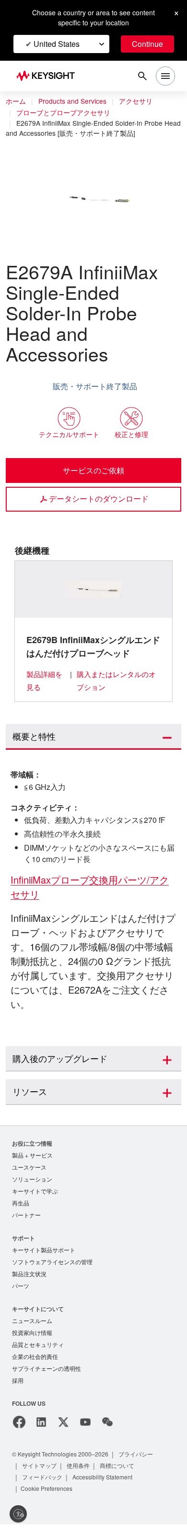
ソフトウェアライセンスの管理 (52, 1265)
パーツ (20, 1290)
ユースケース (29, 1167)
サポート (23, 1240)
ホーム (16, 101)
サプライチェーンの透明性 (46, 1375)
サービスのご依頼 (93, 470)
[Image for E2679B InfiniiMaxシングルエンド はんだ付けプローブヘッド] (94, 589)
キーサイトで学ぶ (35, 1192)
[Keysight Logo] (48, 76)
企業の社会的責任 (35, 1363)
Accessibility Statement (106, 1484)
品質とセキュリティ (38, 1350)
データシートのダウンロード (99, 498)
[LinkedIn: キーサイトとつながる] (41, 1430)
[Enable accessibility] (18, 1513)
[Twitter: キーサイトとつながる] (63, 1430)
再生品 (20, 1205)
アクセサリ (140, 101)
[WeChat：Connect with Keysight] (107, 1430)
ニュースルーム (32, 1325)
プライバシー (144, 1461)
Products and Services (74, 101)
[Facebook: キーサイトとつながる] (19, 1430)
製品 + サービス (32, 1155)
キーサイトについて (38, 1313)
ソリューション (32, 1180)
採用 (17, 1387)
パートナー (26, 1217)
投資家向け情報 (32, 1338)
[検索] (142, 76)
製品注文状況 (29, 1277)
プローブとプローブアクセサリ (64, 113)
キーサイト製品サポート (43, 1253)
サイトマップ (40, 1473)
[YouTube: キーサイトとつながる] (85, 1430)
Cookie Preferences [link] (48, 1495)
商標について (118, 1473)
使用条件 (79, 1473)
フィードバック (43, 1484)
